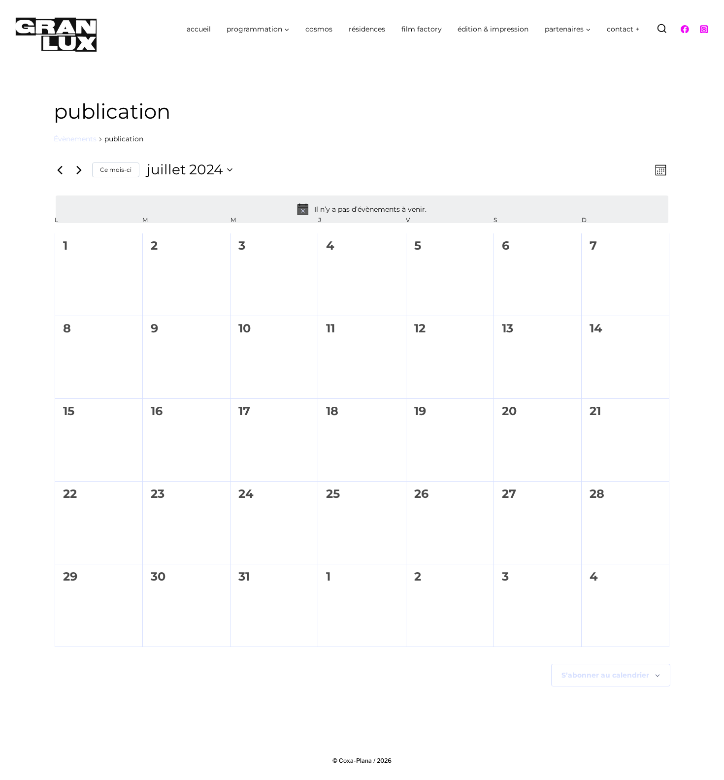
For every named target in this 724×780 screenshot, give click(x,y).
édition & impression (493, 29)
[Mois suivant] (79, 170)
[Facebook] (685, 29)
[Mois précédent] (60, 170)
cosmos (318, 29)
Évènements (75, 138)
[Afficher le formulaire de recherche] (662, 29)
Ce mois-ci (116, 169)
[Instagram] (703, 29)
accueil (199, 29)
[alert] (362, 209)
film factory (421, 29)
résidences (367, 29)
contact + (623, 29)
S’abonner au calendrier (605, 675)
